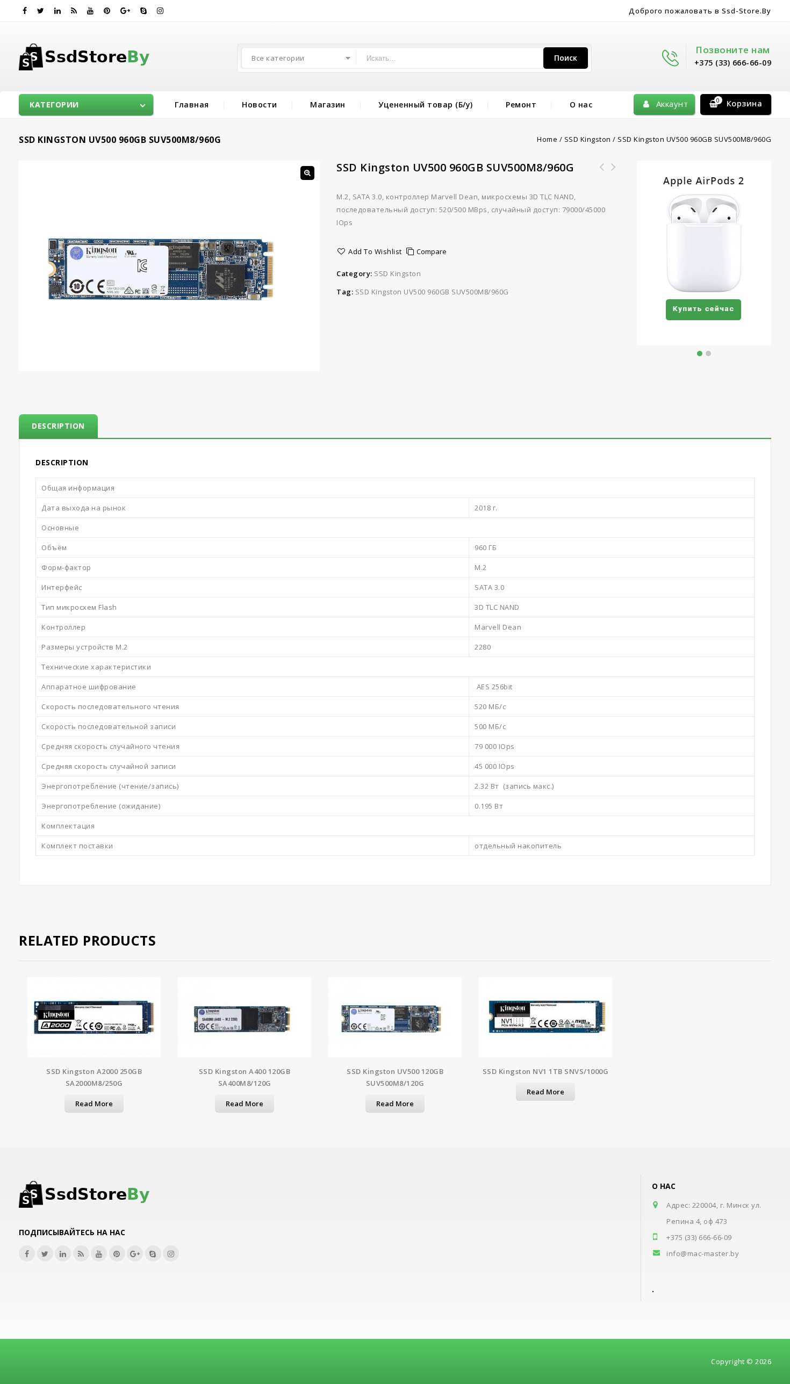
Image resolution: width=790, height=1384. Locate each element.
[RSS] (74, 11)
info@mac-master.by (702, 1253)
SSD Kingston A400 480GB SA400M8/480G (614, 173)
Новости (259, 104)
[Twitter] (41, 11)
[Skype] (143, 11)
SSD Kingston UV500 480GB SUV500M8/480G (602, 173)
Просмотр (94, 1022)
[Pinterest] (107, 11)
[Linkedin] (57, 11)
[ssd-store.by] (90, 54)
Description (58, 426)
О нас (581, 104)
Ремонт (521, 104)
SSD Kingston (587, 139)
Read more (94, 1103)
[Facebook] (25, 11)
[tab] (58, 426)
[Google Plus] (125, 11)
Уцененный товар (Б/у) (425, 104)
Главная (192, 104)
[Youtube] (90, 11)
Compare (431, 251)
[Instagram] (160, 11)
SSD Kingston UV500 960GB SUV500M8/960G (432, 292)
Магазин (328, 104)
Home (547, 139)
